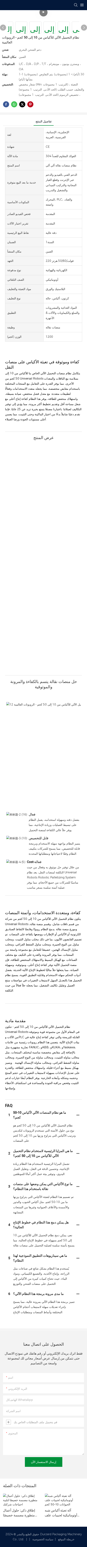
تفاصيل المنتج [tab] (44, 121)
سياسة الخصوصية (43, 1539)
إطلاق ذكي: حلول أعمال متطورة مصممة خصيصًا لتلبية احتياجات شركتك (19, 1513)
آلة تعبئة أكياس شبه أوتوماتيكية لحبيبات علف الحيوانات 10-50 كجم (61, 1513)
